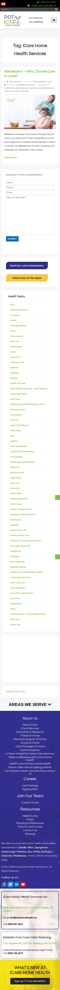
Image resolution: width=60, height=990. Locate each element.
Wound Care (15, 625)
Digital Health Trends (18, 394)
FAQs (30, 819)
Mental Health (15, 494)
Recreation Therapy (18, 567)
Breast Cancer (16, 347)
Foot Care (14, 420)
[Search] (56, 9)
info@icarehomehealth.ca (23, 917)
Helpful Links (30, 816)
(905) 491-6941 (15, 924)
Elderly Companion (17, 410)
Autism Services (16, 336)
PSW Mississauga (17, 562)
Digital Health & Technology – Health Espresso (28, 389)
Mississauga (19, 856)
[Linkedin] (17, 884)
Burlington (47, 851)
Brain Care (14, 341)
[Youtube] (23, 884)
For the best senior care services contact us (30, 772)
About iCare (30, 724)
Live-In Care (15, 483)
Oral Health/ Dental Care (20, 546)
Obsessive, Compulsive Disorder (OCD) (25, 541)
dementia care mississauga (42, 88)
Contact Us (30, 830)
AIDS (12, 305)
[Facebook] (4, 884)
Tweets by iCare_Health (15, 692)
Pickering (21, 851)
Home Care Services (18, 446)
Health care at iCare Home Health (30, 763)
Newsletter (14, 525)
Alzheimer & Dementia (25, 85)
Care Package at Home (30, 746)
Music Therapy (16, 504)
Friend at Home (30, 735)
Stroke (12, 609)
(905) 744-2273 (15, 953)
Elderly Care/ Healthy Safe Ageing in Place (27, 404)
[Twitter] (10, 884)
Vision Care (14, 619)
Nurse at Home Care (18, 530)
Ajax (29, 851)
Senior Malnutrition (17, 588)
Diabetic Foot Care (17, 383)
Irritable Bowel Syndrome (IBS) (22, 462)
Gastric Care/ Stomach (19, 425)
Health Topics (15, 431)
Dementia (14, 368)
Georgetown (41, 847)
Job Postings (30, 785)
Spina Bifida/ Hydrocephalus (21, 593)
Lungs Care (14, 488)
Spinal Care (15, 598)
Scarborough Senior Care (20, 577)
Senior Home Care (17, 583)
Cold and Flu (15, 357)
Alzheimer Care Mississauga (16, 88)
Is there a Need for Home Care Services (30, 753)
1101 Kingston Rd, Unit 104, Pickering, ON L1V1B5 (29, 943)
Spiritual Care (15, 604)
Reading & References (30, 823)
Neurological (15, 520)
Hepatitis (13, 441)
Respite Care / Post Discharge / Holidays (26, 572)
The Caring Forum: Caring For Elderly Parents (28, 614)
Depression (14, 373)
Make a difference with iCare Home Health (30, 758)
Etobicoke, (7, 856)
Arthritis (13, 320)
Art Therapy (15, 315)
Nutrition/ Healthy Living (19, 535)
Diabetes (13, 378)
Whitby (36, 851)
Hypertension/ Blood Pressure (22, 452)
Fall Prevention (16, 415)
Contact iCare (30, 802)
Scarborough (8, 851)
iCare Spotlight (16, 457)
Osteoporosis (15, 551)
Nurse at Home (30, 742)
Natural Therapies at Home (21, 509)
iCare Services (30, 728)
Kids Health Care (17, 473)
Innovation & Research (30, 732)
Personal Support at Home (30, 739)
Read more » (10, 157)
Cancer (13, 352)
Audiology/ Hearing (18, 326)
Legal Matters (15, 478)
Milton (30, 847)
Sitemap (30, 834)
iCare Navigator (30, 750)
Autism (13, 331)
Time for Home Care (30, 826)
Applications (30, 789)
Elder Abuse (15, 399)
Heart (12, 436)
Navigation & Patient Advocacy (22, 514)
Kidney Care (15, 467)
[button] (54, 20)
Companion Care (17, 362)
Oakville (22, 847)
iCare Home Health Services (16, 91)
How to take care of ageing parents (30, 767)
